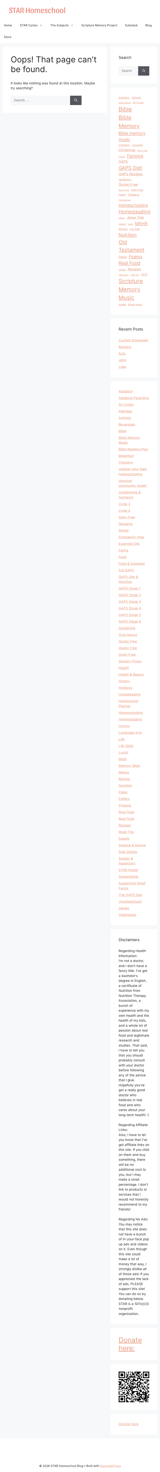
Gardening (127, 628)
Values (124, 908)
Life (121, 739)
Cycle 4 (124, 511)
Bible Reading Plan (133, 449)
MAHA (141, 223)
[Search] (76, 100)
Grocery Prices (130, 661)
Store (8, 37)
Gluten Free (128, 184)
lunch (130, 224)
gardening (125, 179)
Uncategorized (130, 902)
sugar (122, 304)
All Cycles (138, 102)
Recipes (134, 269)
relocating (124, 275)
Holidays (133, 194)
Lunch (123, 752)
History (124, 681)
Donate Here (129, 1424)
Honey (122, 218)
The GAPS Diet (130, 895)
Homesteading (134, 211)
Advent (136, 97)
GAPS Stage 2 (130, 595)
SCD (144, 274)
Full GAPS (126, 570)
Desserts (126, 524)
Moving (123, 229)
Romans (125, 347)
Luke (122, 367)
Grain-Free (124, 190)
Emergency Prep (131, 537)
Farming (135, 155)
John (122, 360)
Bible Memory (129, 121)
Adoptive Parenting (134, 398)
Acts (122, 353)
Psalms (135, 256)
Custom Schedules (133, 340)
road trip (135, 275)
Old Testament (131, 246)
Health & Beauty (131, 674)
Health (122, 194)
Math (123, 759)
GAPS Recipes (131, 174)
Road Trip (126, 832)
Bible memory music (132, 136)
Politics (124, 799)
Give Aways (128, 635)
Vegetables (127, 915)
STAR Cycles (29, 25)
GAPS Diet (130, 168)
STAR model (128, 870)
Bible (125, 109)
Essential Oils (129, 544)
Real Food (129, 263)
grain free (137, 189)
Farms (123, 550)
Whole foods (135, 304)
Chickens (124, 145)
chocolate (137, 145)
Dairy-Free (127, 517)
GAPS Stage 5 (130, 615)
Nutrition (128, 235)
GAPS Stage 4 (130, 608)
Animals (125, 418)
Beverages (127, 424)
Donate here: (130, 1344)
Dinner (122, 157)
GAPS (123, 161)
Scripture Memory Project (99, 25)
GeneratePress (110, 1466)
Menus (124, 772)
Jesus (122, 223)
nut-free (135, 229)
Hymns (124, 726)
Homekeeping (129, 694)
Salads (124, 839)
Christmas (127, 150)
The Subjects (59, 25)
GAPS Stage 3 (130, 602)
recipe (122, 269)
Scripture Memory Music (131, 289)
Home (8, 25)
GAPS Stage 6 (130, 621)
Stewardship (128, 877)
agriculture (125, 102)
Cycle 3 (124, 504)
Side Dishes (128, 852)
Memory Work (129, 766)
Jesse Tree (135, 217)
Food (122, 557)
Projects (125, 805)
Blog (148, 25)
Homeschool (125, 200)
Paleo (123, 257)
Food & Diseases (132, 564)
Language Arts (130, 733)
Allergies (125, 411)
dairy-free (142, 150)
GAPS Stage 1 (129, 588)
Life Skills (126, 746)
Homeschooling (133, 205)
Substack (131, 25)
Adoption (124, 97)
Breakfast (126, 456)
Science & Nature (132, 845)
